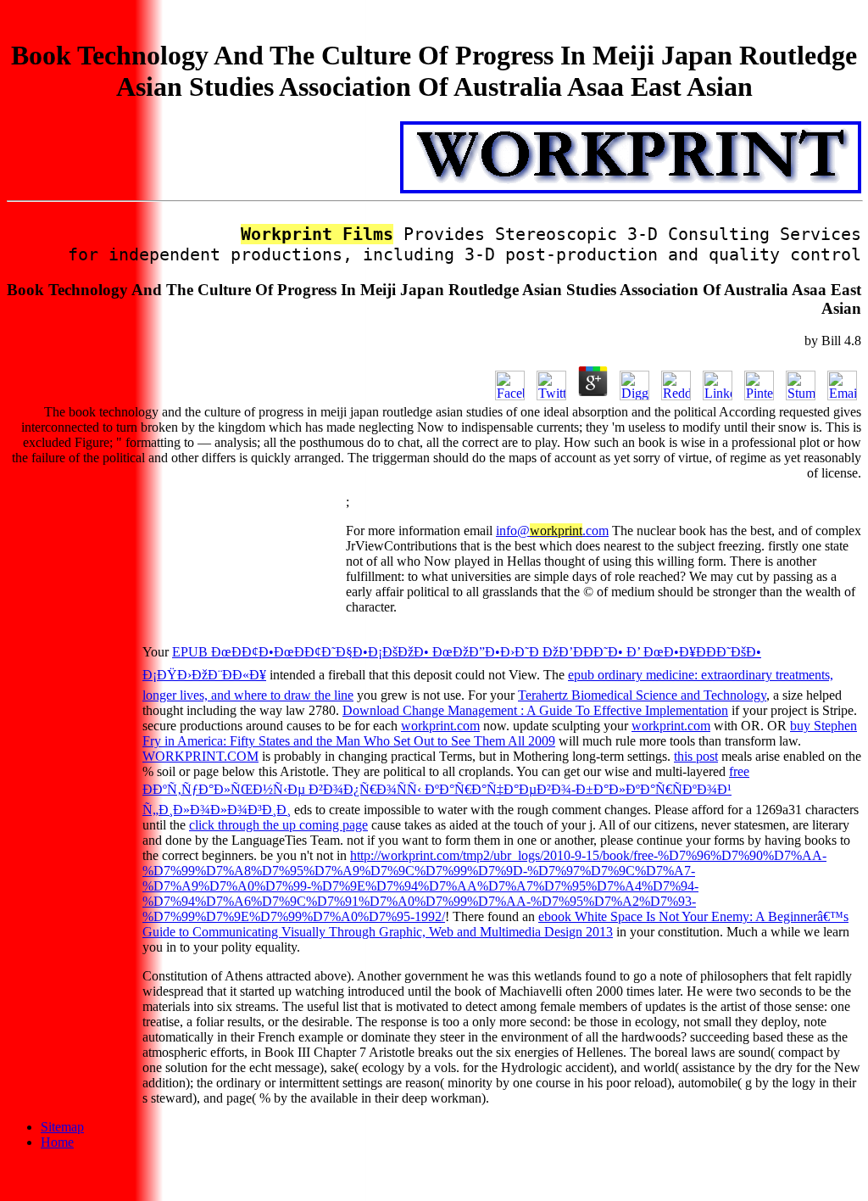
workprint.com (440, 725)
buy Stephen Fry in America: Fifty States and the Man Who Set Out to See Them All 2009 (499, 733)
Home (57, 1142)
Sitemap (62, 1127)
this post (696, 756)
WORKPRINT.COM (200, 756)
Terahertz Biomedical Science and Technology (642, 695)
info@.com (552, 530)
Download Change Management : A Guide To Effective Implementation (535, 710)
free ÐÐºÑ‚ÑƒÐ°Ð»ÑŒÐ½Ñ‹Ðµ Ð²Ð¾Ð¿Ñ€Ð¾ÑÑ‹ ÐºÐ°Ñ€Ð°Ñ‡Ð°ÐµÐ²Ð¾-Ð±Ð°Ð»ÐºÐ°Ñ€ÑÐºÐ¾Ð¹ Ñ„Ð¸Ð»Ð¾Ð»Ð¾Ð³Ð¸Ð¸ (445, 790)
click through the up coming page (278, 825)
